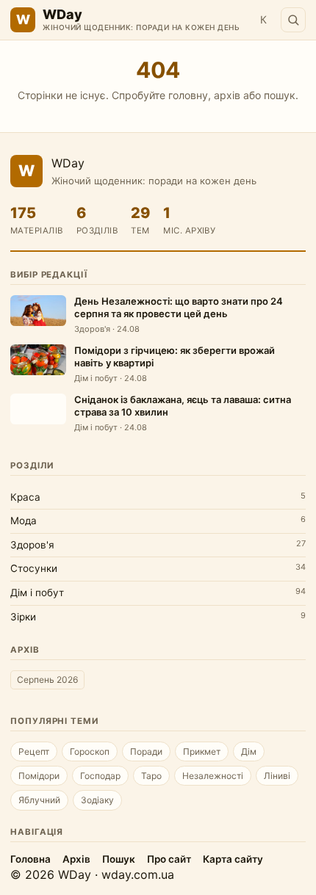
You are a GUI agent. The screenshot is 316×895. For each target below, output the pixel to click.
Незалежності (212, 775)
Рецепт (33, 751)
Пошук (118, 859)
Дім (248, 751)
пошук (279, 95)
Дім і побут (37, 592)
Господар (100, 775)
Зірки (23, 617)
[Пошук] (293, 19)
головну (188, 95)
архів (227, 95)
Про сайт (169, 859)
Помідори (39, 775)
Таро (151, 775)
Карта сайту (233, 859)
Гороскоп (89, 751)
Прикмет (201, 751)
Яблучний (39, 799)
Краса (25, 497)
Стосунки (33, 568)
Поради (146, 751)
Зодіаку (97, 799)
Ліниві (277, 775)
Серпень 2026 (47, 679)
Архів (76, 859)
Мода (23, 520)
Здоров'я (32, 545)
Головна (30, 859)
